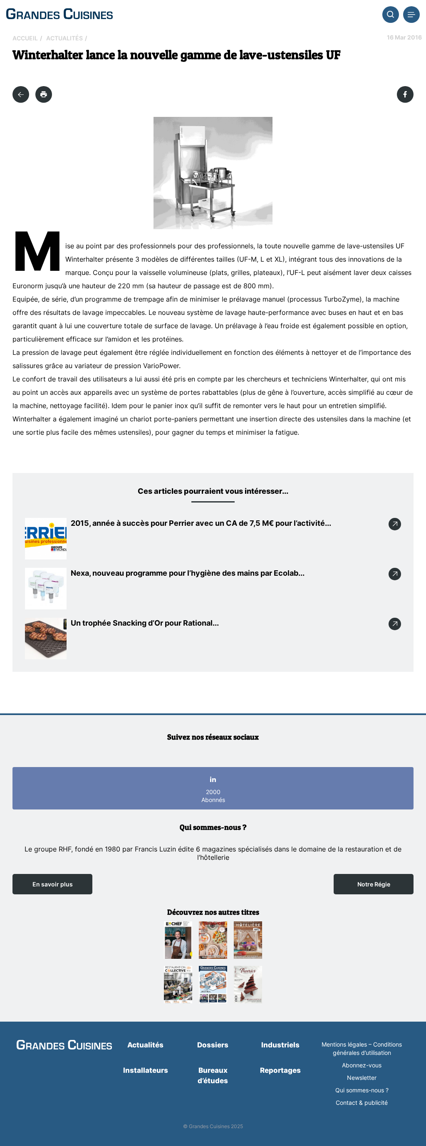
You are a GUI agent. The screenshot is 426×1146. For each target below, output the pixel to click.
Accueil (25, 38)
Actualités (64, 38)
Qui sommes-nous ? (362, 1090)
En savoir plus (52, 884)
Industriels (280, 1045)
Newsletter (361, 1077)
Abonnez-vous (361, 1065)
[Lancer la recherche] (390, 14)
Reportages (280, 1070)
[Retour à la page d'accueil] (64, 1045)
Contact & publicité (362, 1102)
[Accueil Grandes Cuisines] (59, 14)
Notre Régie (373, 884)
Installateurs (145, 1070)
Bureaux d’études (213, 1075)
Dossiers (212, 1045)
